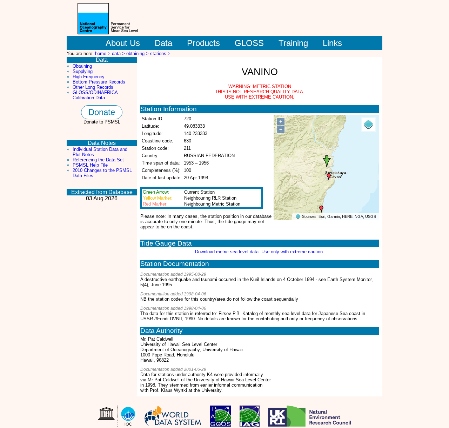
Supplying (83, 71)
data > (119, 53)
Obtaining (82, 66)
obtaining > (138, 53)
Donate (101, 112)
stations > (160, 53)
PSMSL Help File (90, 165)
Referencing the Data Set (98, 159)
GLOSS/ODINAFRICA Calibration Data (95, 95)
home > (103, 53)
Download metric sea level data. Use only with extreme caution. (259, 251)
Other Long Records (93, 87)
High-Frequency (89, 76)
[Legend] (368, 124)
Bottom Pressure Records (99, 82)
